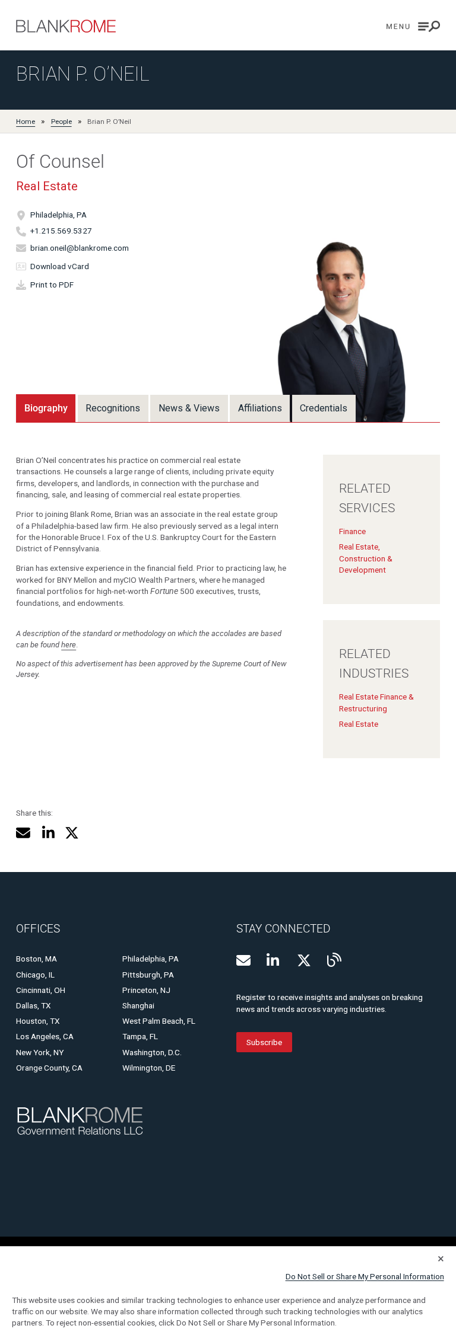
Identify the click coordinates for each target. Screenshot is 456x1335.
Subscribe (264, 1042)
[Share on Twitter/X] (72, 833)
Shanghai (138, 1005)
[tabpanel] (228, 598)
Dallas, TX (33, 1005)
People (61, 121)
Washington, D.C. (152, 1052)
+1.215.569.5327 (61, 231)
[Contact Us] (243, 960)
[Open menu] (413, 26)
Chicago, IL (35, 974)
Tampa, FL (140, 1036)
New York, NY (40, 1052)
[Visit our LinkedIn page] (274, 960)
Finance (352, 531)
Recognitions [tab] (113, 408)
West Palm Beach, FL (158, 1021)
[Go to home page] (66, 26)
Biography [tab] (46, 408)
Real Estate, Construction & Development (365, 558)
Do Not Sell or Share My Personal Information (365, 1276)
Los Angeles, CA (45, 1036)
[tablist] (186, 407)
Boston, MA (36, 958)
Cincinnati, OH (40, 990)
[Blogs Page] (334, 960)
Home (25, 121)
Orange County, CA (49, 1067)
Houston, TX (38, 1021)
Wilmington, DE (148, 1067)
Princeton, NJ (146, 990)
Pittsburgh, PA (148, 974)
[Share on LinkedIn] (48, 833)
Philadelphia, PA (58, 215)
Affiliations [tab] (260, 408)
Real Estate (47, 186)
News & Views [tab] (189, 408)
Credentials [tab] (323, 408)
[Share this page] (23, 833)
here (68, 644)
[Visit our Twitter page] (304, 960)
